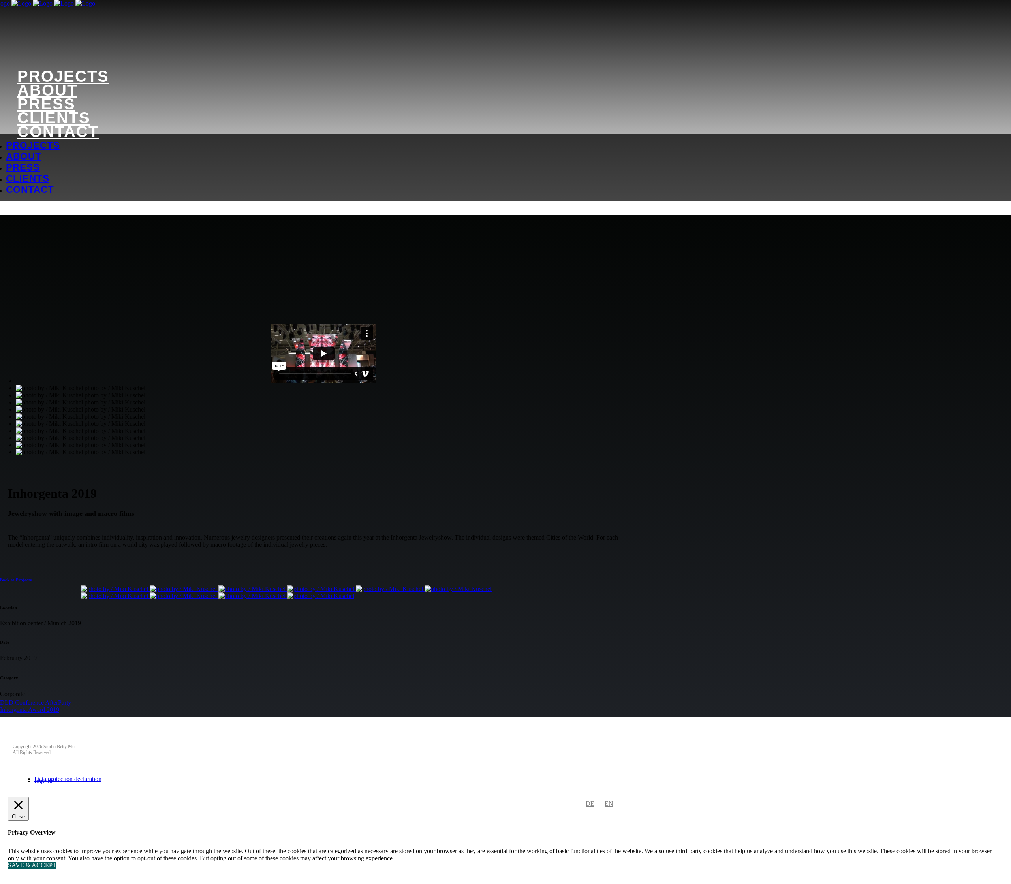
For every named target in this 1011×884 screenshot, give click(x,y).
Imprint (43, 781)
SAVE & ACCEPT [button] (32, 865)
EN (609, 803)
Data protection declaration (67, 778)
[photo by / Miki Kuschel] (115, 588)
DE (590, 803)
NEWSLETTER (34, 736)
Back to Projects (16, 579)
